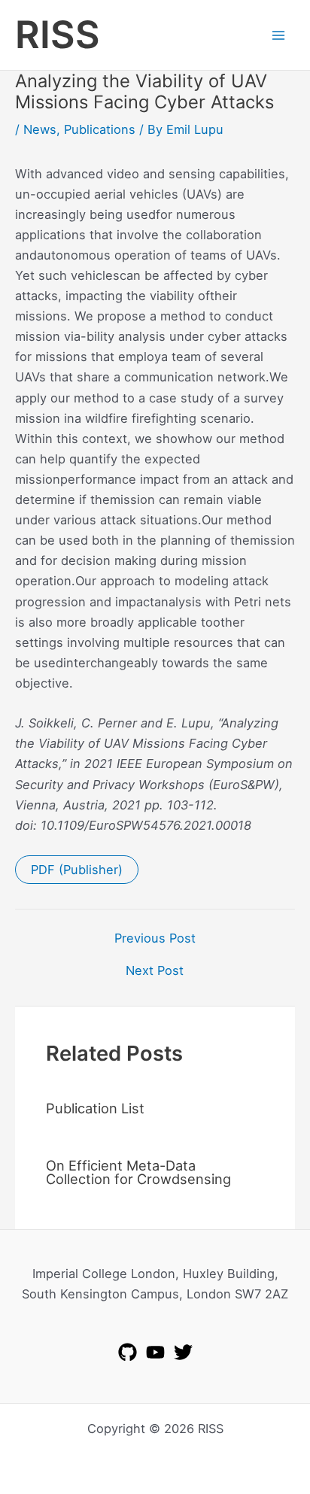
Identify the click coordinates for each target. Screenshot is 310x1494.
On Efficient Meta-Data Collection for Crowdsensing (138, 1172)
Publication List (95, 1108)
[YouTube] (155, 1352)
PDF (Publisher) (77, 869)
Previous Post (155, 938)
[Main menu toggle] (278, 35)
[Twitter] (183, 1352)
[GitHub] (127, 1352)
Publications (99, 129)
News (39, 129)
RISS (57, 34)
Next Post (155, 970)
